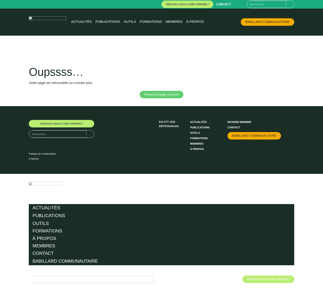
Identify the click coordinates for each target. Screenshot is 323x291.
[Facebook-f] (237, 4)
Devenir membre (239, 122)
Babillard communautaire (65, 261)
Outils (130, 22)
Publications (108, 22)
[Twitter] (244, 4)
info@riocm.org (169, 125)
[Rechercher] (290, 4)
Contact (223, 4)
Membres (174, 22)
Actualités (81, 22)
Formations (151, 22)
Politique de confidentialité (42, 154)
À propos (195, 22)
